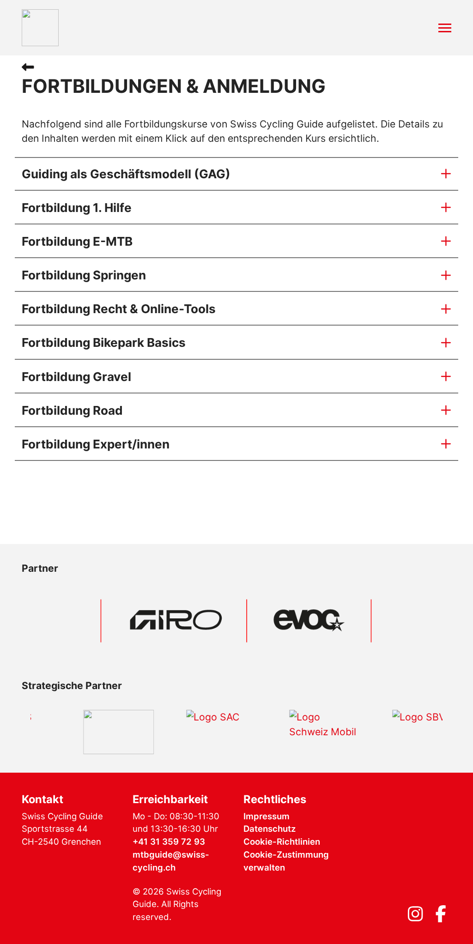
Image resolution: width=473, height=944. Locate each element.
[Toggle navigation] (445, 28)
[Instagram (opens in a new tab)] (415, 917)
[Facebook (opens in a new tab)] (440, 917)
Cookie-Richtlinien (281, 841)
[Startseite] (40, 27)
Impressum (266, 816)
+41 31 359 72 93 (169, 841)
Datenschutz (269, 828)
